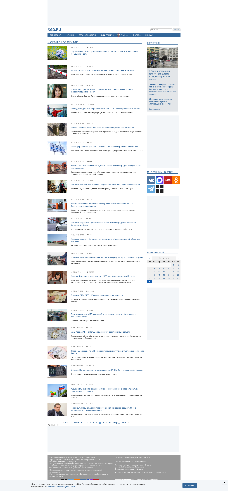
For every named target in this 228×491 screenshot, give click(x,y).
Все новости (154, 109)
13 (164, 272)
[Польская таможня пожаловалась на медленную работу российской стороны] (57, 265)
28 (169, 278)
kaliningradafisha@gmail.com (132, 467)
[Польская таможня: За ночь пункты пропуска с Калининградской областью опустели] (57, 246)
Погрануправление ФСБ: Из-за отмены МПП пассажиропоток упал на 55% (105, 146)
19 (159, 275)
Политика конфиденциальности (153, 473)
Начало (68, 423)
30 (178, 278)
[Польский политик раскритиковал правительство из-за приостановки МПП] (57, 192)
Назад (76, 423)
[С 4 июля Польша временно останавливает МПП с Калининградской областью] (57, 377)
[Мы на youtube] (168, 184)
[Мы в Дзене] (159, 192)
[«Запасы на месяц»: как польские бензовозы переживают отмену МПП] (57, 135)
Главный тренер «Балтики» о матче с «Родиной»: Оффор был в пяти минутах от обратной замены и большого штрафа (162, 89)
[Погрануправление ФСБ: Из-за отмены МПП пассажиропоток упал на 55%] (57, 154)
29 (173, 278)
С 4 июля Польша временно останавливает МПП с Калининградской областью (107, 370)
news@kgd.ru (145, 465)
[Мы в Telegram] (151, 192)
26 (159, 278)
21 (168, 275)
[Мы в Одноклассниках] (176, 184)
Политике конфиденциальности (60, 486)
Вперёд (116, 423)
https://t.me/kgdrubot (139, 461)
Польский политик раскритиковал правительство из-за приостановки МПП (105, 185)
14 (169, 272)
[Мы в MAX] (160, 184)
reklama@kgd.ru (136, 469)
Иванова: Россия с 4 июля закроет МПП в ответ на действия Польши (103, 276)
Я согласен (189, 485)
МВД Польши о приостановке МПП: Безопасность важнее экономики (102, 70)
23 (178, 275)
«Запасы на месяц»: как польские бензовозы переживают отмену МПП (103, 127)
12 (159, 272)
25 (154, 278)
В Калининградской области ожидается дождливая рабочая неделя (159, 75)
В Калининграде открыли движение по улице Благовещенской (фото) (160, 101)
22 (173, 275)
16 (178, 272)
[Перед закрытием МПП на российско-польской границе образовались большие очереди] (57, 320)
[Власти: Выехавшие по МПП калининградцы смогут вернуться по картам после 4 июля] (57, 358)
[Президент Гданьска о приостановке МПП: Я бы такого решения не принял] (57, 116)
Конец (124, 423)
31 (150, 281)
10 (110, 423)
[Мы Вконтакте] (151, 184)
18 (154, 275)
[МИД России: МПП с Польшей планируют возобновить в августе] (57, 340)
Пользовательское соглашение (127, 473)
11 (154, 272)
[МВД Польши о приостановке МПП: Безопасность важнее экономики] (57, 78)
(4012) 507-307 (145, 457)
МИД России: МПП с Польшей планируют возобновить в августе (100, 332)
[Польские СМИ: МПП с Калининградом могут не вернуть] (57, 303)
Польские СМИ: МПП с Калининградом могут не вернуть (97, 295)
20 (164, 275)
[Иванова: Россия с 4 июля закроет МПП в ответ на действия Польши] (57, 284)
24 (150, 278)
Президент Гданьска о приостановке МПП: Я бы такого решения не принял (105, 109)
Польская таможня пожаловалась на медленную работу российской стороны (107, 257)
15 (173, 272)
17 (150, 275)
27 (164, 278)
